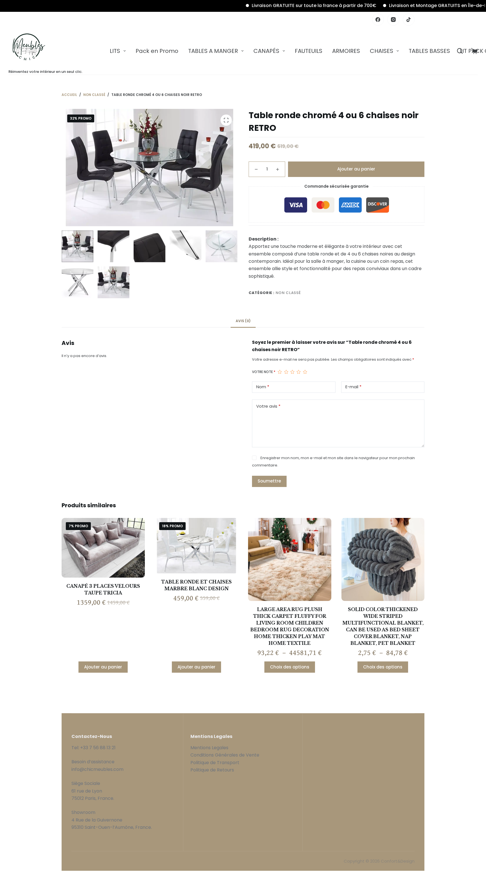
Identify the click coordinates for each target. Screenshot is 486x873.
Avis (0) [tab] (243, 320)
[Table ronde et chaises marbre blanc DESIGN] (196, 545)
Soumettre (269, 481)
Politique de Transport (214, 762)
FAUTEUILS (308, 51)
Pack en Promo (157, 51)
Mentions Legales (209, 747)
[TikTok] (409, 20)
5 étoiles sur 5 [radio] (305, 372)
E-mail (353, 387)
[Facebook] (378, 20)
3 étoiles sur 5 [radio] (292, 372)
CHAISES (381, 51)
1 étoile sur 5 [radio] (280, 372)
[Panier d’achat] (474, 51)
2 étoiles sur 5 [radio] (286, 372)
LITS (115, 51)
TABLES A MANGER (213, 51)
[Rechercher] (460, 51)
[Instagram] (393, 20)
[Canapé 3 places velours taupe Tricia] (103, 548)
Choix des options (289, 667)
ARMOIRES (346, 51)
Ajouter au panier (356, 169)
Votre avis (268, 406)
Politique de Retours (212, 770)
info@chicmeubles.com (97, 769)
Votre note (263, 371)
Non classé (288, 292)
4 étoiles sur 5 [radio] (298, 372)
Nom (262, 387)
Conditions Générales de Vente (225, 755)
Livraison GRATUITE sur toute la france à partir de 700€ (290, 5)
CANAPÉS (266, 51)
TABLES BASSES (429, 51)
